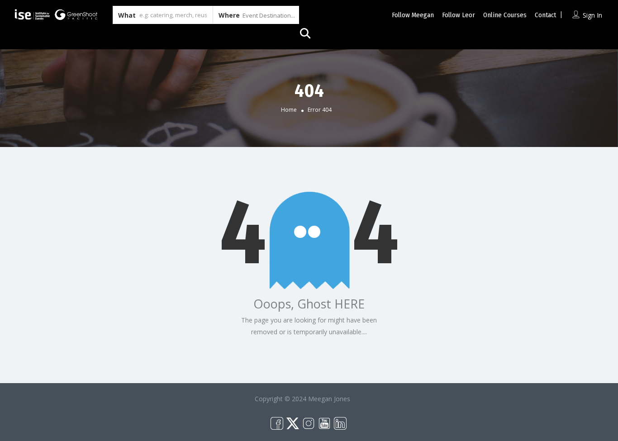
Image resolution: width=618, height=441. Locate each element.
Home (289, 110)
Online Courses (505, 15)
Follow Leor (458, 15)
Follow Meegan (413, 15)
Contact (545, 15)
